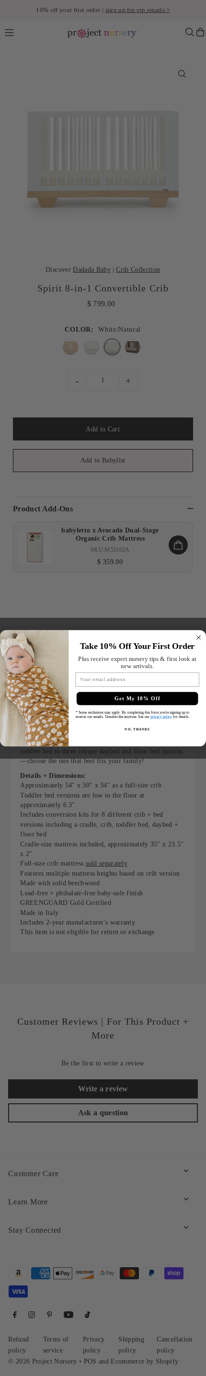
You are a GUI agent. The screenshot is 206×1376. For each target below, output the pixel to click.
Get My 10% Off (137, 698)
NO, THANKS (137, 729)
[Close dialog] (199, 637)
